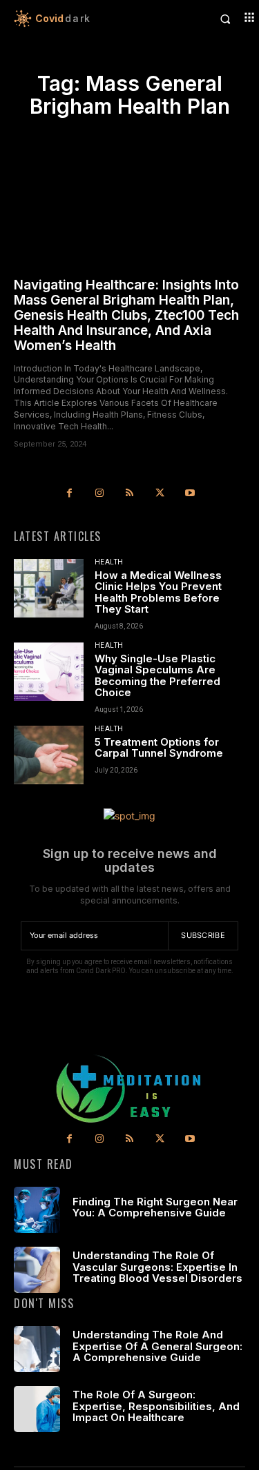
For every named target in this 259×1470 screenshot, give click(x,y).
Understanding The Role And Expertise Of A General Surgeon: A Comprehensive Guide (157, 1346)
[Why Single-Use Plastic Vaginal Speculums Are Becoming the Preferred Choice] (49, 671)
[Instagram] (99, 493)
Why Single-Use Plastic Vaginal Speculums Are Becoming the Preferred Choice (157, 676)
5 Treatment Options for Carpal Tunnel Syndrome (159, 747)
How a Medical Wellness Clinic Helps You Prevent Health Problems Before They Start (158, 592)
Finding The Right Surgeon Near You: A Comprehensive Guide (155, 1207)
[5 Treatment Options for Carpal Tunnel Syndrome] (49, 755)
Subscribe (203, 935)
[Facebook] (69, 493)
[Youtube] (190, 493)
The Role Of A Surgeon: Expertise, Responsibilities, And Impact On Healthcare (156, 1406)
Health (109, 562)
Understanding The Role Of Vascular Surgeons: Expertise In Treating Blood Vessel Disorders (157, 1267)
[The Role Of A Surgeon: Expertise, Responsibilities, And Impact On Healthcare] (37, 1409)
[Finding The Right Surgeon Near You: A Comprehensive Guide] (37, 1210)
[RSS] (130, 493)
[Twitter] (159, 493)
